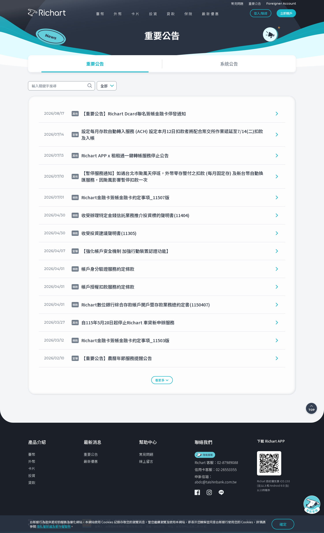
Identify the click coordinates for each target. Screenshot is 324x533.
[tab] (95, 63)
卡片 (31, 468)
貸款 (31, 482)
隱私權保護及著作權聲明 (54, 526)
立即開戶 (286, 13)
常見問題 (146, 454)
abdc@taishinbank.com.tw (215, 481)
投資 (31, 475)
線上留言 (146, 461)
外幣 (31, 461)
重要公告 (91, 454)
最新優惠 (91, 461)
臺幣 (31, 454)
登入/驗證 (260, 13)
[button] (107, 85)
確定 (283, 524)
